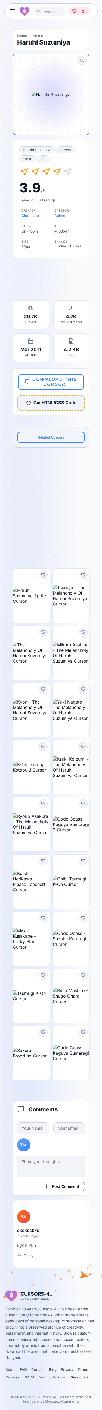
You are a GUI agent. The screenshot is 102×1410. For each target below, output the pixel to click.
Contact (38, 1369)
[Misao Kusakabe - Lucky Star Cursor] (31, 939)
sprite (27, 159)
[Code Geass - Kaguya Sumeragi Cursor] (71, 1053)
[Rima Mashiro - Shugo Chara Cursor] (71, 996)
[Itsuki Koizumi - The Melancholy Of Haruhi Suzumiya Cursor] (71, 767)
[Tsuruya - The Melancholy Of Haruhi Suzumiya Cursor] (71, 595)
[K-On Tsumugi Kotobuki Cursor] (31, 767)
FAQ (23, 1369)
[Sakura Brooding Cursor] (31, 1053)
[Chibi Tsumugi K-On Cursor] (71, 881)
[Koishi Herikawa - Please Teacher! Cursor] (31, 881)
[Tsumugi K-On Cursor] (31, 996)
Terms (83, 1369)
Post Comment (65, 1186)
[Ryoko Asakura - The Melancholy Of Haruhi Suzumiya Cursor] (31, 824)
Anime (38, 35)
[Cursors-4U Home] (24, 11)
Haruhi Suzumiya (37, 150)
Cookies (12, 1377)
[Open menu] (12, 11)
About (10, 1369)
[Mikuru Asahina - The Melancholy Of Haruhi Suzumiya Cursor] (71, 653)
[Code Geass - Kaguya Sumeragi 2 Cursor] (71, 824)
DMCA (29, 1377)
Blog (53, 1369)
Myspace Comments (62, 1401)
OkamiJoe (30, 215)
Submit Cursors (52, 1377)
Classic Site (79, 1377)
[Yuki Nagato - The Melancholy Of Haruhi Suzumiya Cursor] (71, 710)
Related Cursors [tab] (51, 437)
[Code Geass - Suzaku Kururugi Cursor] (71, 939)
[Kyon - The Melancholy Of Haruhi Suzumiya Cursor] (31, 710)
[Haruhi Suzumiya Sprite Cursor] (31, 595)
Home (22, 35)
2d (43, 159)
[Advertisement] (51, 280)
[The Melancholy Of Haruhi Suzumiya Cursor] (31, 653)
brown (65, 150)
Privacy (67, 1369)
